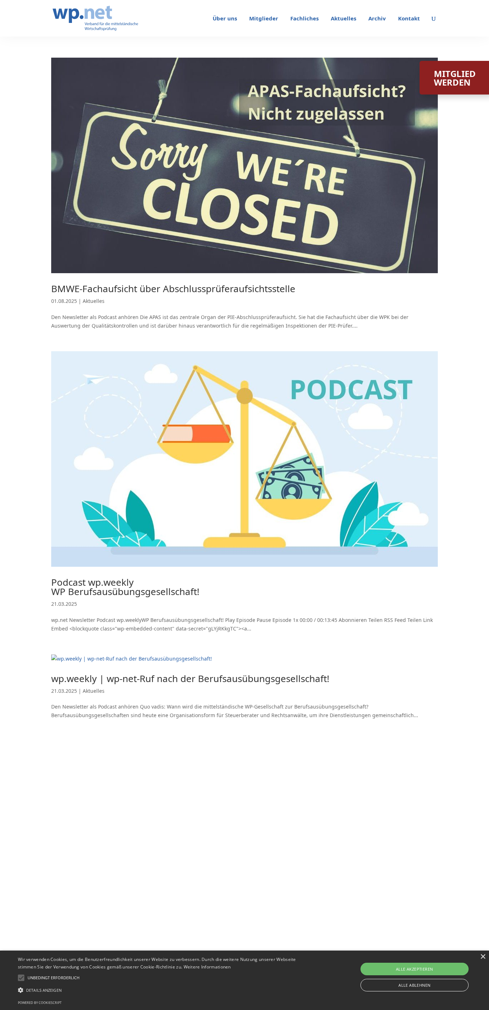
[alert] (244, 980)
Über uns (225, 19)
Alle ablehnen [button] (414, 985)
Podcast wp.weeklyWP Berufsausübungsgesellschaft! (125, 587)
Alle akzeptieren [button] (414, 969)
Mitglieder (263, 19)
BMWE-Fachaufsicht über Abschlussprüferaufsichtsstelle (173, 288)
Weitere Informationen (207, 967)
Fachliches (304, 19)
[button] (53, 978)
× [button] (482, 957)
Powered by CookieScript (40, 1002)
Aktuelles (343, 19)
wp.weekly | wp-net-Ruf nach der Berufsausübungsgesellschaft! (190, 678)
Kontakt (409, 19)
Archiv (377, 19)
